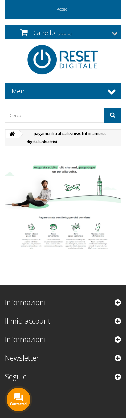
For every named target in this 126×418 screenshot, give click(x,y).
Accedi (63, 9)
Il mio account (27, 321)
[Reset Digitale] (63, 59)
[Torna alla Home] (12, 134)
